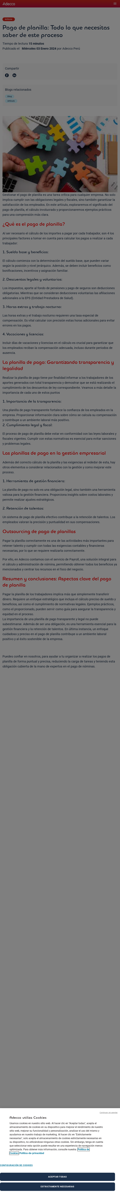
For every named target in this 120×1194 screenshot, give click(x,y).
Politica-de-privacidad (31, 1153)
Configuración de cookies (16, 1165)
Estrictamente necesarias (57, 1186)
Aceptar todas (57, 1176)
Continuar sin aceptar (109, 1112)
